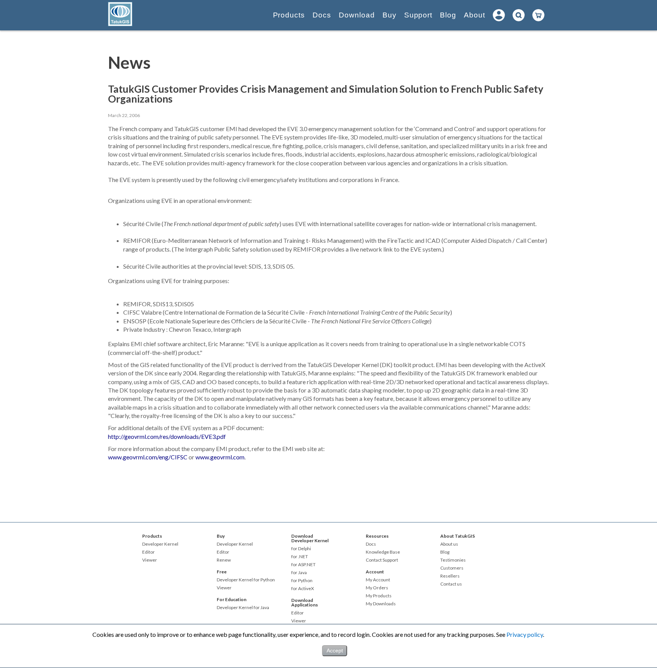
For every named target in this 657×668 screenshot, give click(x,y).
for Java (299, 572)
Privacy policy (524, 634)
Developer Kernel (160, 544)
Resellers (450, 576)
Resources (377, 536)
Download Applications (304, 602)
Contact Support (382, 560)
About (474, 15)
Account (375, 572)
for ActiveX (302, 588)
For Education (231, 599)
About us (449, 544)
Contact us (451, 584)
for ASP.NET (303, 564)
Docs (322, 15)
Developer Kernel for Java (243, 607)
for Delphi (301, 548)
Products (289, 15)
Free (222, 572)
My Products (379, 596)
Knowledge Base (383, 552)
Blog (448, 15)
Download (357, 15)
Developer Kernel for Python (246, 580)
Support (418, 15)
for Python (302, 580)
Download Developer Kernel (309, 538)
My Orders (377, 588)
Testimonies (453, 560)
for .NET (299, 556)
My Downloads (381, 604)
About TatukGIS (457, 536)
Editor (148, 552)
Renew (224, 560)
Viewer (149, 560)
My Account (378, 580)
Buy (389, 15)
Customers (451, 568)
